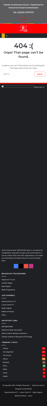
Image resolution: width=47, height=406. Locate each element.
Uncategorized (8, 352)
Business (6, 362)
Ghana (5, 359)
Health (5, 376)
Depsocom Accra (38, 385)
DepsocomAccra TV (9, 301)
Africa (5, 366)
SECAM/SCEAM (7, 326)
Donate (23, 19)
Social (5, 373)
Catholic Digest (7, 283)
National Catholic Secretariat (12, 330)
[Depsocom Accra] (23, 28)
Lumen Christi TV (8, 305)
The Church (7, 355)
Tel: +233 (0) (19, 12)
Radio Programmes (8, 290)
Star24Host (28, 389)
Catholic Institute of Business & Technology (17, 337)
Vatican (5, 348)
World (5, 369)
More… (4, 261)
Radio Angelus (7, 308)
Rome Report (6, 286)
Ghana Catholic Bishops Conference (14, 333)
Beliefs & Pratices (8, 311)
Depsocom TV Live (8, 279)
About (4, 315)
